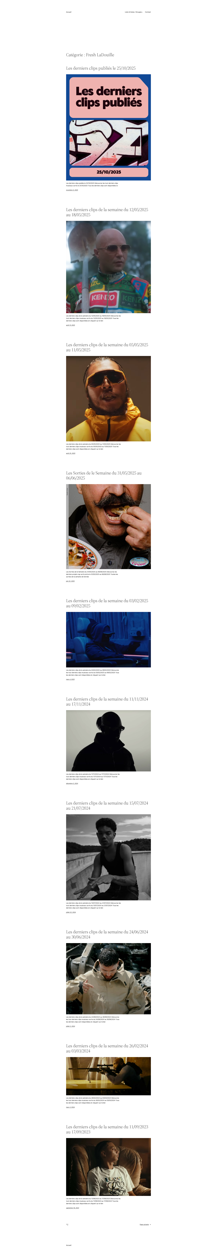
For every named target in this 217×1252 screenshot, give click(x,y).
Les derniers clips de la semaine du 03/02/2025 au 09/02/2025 (107, 603)
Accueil (68, 12)
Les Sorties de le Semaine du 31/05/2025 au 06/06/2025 (104, 475)
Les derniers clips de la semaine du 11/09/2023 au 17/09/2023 (107, 1129)
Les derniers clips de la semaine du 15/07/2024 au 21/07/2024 (107, 805)
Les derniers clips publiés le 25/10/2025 (101, 68)
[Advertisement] (108, 38)
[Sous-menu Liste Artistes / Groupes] (142, 12)
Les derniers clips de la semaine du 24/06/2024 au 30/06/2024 (107, 934)
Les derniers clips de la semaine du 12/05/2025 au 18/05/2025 (107, 212)
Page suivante (145, 1224)
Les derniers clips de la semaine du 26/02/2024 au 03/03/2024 (107, 1048)
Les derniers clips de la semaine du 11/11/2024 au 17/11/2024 (107, 701)
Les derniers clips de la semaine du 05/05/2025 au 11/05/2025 (107, 347)
